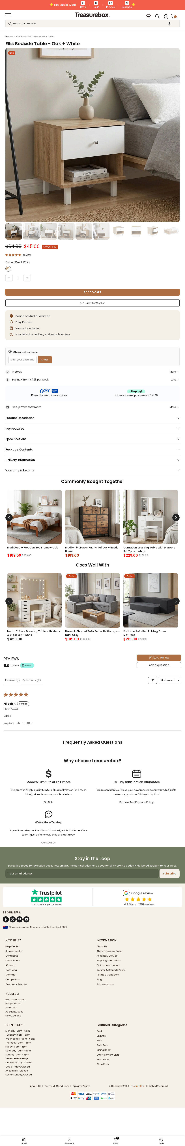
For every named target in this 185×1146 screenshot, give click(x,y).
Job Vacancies (105, 984)
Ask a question (159, 665)
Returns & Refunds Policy (111, 970)
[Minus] (9, 277)
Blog (99, 979)
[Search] (10, 23)
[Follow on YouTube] (26, 919)
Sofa (99, 1040)
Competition (12, 979)
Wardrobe (103, 1059)
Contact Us (48, 842)
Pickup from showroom (26, 407)
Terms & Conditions (108, 974)
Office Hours (12, 960)
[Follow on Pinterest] (19, 919)
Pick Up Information (108, 965)
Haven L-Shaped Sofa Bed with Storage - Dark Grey (92, 633)
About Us (102, 946)
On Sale (48, 802)
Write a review (159, 657)
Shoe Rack (103, 1064)
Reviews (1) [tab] (12, 680)
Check (45, 359)
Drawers (102, 1036)
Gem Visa (11, 970)
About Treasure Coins (109, 951)
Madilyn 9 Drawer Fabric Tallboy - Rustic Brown (91, 549)
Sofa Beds (103, 1045)
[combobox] (92, 23)
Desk (99, 1031)
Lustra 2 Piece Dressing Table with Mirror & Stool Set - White (33, 633)
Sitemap (10, 974)
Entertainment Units (108, 1055)
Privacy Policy (81, 1086)
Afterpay (10, 965)
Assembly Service (107, 955)
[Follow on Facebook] (6, 919)
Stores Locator (13, 951)
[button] (169, 23)
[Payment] (92, 1094)
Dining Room (104, 1050)
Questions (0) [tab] (32, 680)
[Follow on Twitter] (13, 919)
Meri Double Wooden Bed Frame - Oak (32, 547)
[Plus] (27, 277)
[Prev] (9, 517)
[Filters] (152, 680)
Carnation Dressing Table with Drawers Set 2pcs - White (149, 549)
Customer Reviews (16, 984)
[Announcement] (92, 5)
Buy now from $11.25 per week (30, 379)
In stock (17, 371)
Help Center (12, 946)
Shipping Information (109, 960)
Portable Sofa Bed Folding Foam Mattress (144, 633)
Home (9, 36)
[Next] (176, 517)
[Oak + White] (8, 269)
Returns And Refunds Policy (136, 802)
